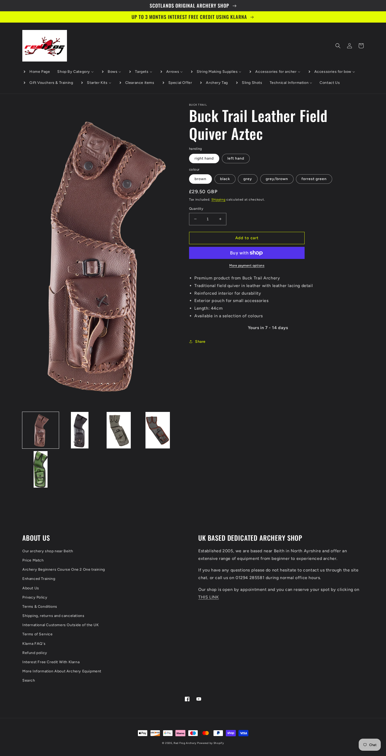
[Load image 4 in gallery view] (157, 430)
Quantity (196, 209)
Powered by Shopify (210, 743)
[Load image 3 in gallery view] (119, 430)
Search (28, 680)
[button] (338, 46)
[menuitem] (36, 71)
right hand (204, 158)
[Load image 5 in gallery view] (40, 469)
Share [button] (200, 341)
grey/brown (277, 179)
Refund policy (34, 653)
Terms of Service (37, 634)
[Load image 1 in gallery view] (40, 430)
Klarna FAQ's (33, 643)
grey (247, 179)
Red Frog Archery (185, 743)
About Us (30, 588)
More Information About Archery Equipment (61, 671)
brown (200, 179)
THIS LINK (208, 597)
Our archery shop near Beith (47, 551)
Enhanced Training (38, 578)
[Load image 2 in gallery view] (79, 430)
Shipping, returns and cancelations (53, 616)
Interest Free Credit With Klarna (51, 662)
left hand (235, 158)
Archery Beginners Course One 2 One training (63, 569)
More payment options (246, 265)
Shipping (218, 199)
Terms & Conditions (39, 606)
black (225, 179)
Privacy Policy (34, 597)
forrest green (314, 179)
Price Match (33, 560)
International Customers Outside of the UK (60, 625)
